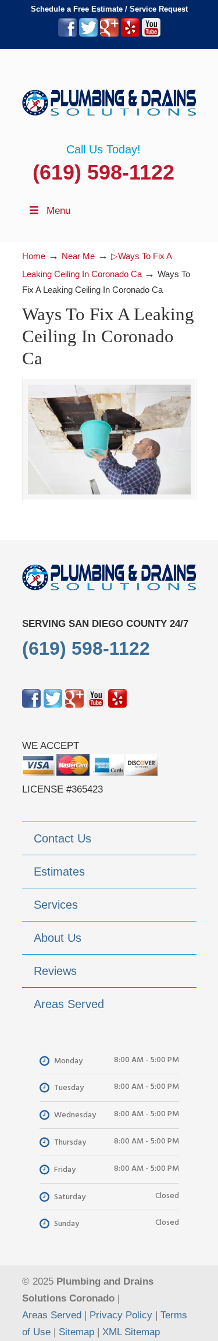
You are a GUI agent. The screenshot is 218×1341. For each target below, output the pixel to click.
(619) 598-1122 (103, 172)
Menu (58, 210)
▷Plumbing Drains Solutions (109, 95)
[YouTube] (151, 34)
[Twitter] (88, 34)
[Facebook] (67, 34)
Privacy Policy (121, 1315)
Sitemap (76, 1332)
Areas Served (51, 1315)
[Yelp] (130, 34)
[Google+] (109, 34)
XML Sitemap (131, 1332)
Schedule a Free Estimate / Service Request (109, 9)
